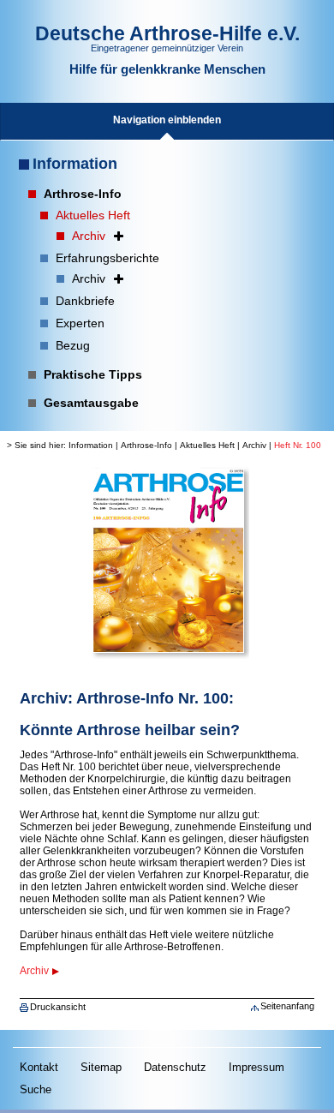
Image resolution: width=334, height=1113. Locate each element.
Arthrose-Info (146, 445)
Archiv (254, 445)
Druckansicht (58, 1007)
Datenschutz (175, 1067)
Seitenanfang (287, 1006)
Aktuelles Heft (207, 445)
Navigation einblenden (167, 120)
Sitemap (101, 1067)
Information (75, 163)
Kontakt (39, 1067)
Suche (35, 1089)
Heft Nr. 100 (297, 445)
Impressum (256, 1067)
